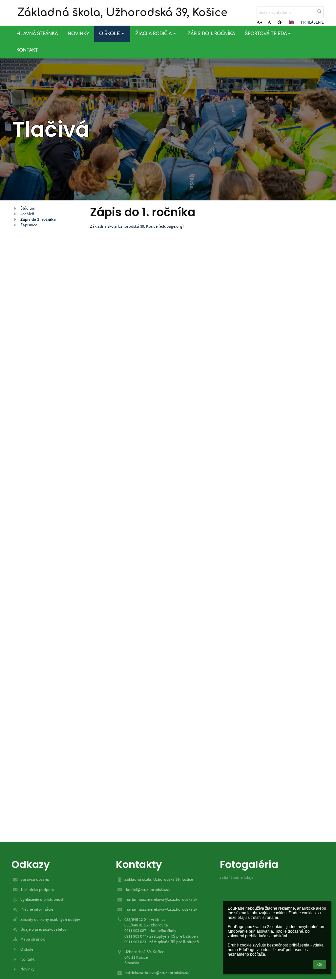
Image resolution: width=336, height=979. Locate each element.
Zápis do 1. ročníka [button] (211, 33)
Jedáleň (27, 213)
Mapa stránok (32, 939)
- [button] (272, 22)
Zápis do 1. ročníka (38, 219)
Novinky (27, 969)
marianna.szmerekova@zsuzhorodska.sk (160, 899)
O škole (26, 949)
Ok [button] (319, 964)
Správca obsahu (34, 879)
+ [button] (261, 22)
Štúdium (27, 208)
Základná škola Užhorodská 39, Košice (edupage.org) (137, 226)
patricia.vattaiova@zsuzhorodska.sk (156, 972)
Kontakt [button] (27, 50)
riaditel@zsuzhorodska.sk (147, 889)
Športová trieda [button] (266, 33)
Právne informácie (36, 909)
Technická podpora (37, 889)
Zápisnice (28, 225)
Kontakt (27, 959)
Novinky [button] (78, 33)
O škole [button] (109, 33)
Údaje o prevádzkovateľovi (44, 929)
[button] (279, 22)
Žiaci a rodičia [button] (153, 33)
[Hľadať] (319, 11)
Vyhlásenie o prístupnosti (42, 899)
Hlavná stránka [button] (37, 33)
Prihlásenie (312, 22)
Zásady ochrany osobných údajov (50, 919)
